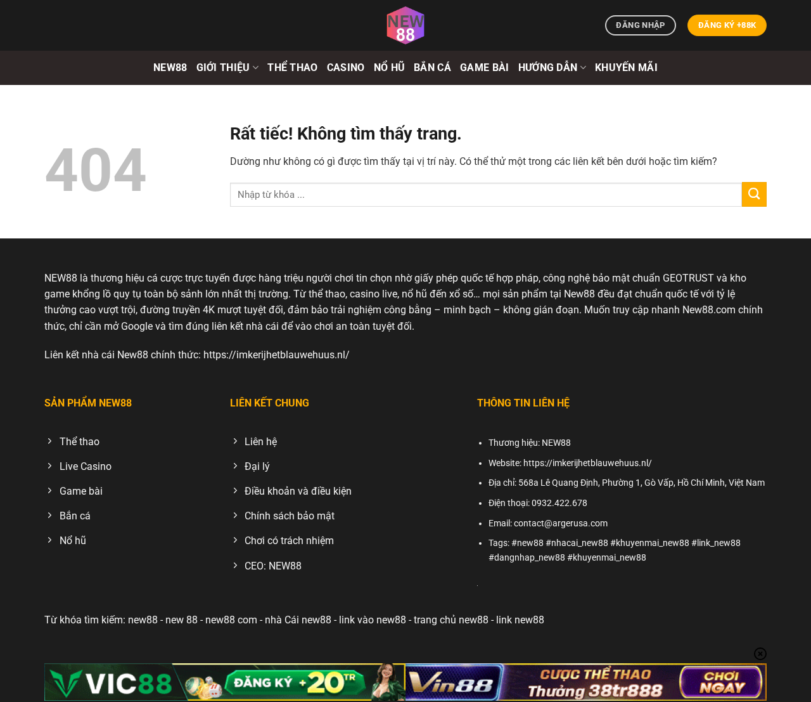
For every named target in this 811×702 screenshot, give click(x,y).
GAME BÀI (484, 68)
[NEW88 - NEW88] (405, 25)
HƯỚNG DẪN (548, 68)
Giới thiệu (223, 68)
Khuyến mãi (626, 68)
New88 (170, 68)
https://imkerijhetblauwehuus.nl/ (276, 355)
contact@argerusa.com (561, 523)
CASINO (346, 68)
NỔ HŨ (390, 68)
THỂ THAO (292, 68)
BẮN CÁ (432, 68)
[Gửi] (754, 194)
